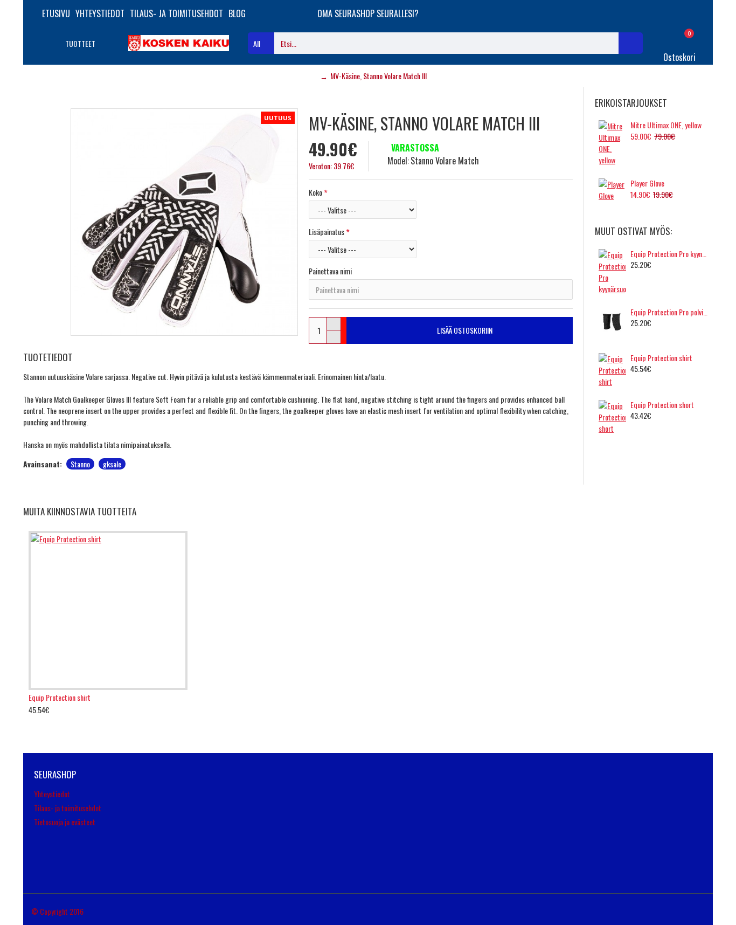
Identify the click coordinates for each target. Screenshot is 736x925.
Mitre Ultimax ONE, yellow (666, 125)
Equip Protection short (662, 405)
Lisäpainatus (326, 231)
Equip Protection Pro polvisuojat (669, 312)
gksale (112, 464)
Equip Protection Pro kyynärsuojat (669, 254)
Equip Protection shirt (661, 358)
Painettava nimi (330, 271)
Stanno (80, 464)
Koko (315, 192)
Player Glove (647, 183)
